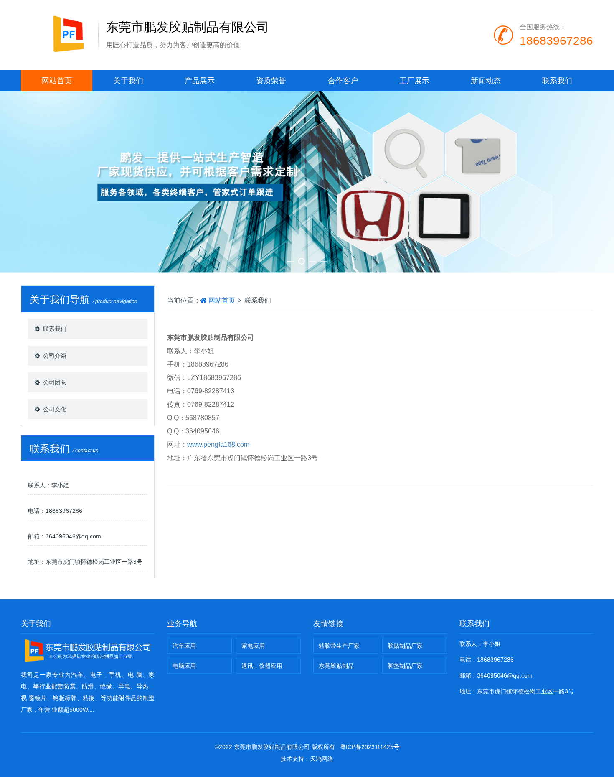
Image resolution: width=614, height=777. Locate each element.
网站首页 (57, 80)
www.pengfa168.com (218, 444)
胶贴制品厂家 (405, 645)
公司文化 (54, 409)
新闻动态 (486, 80)
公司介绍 (54, 355)
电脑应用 (184, 665)
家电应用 (253, 645)
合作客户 (343, 80)
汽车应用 (184, 645)
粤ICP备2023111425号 (369, 747)
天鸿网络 (321, 758)
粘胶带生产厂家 (339, 645)
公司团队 (54, 382)
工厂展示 (414, 80)
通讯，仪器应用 (261, 665)
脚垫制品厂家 (405, 665)
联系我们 (557, 80)
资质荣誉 (271, 80)
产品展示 (200, 80)
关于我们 (128, 80)
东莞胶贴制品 (336, 665)
